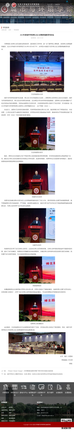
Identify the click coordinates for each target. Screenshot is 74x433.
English (57, 6)
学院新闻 (16, 30)
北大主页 (49, 4)
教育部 (11, 407)
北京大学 (3, 407)
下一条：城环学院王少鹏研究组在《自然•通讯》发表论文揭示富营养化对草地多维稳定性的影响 (32, 374)
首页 (9, 30)
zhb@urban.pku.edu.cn (48, 415)
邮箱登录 (50, 6)
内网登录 (57, 4)
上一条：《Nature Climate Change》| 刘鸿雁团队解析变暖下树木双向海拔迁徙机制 (27, 371)
